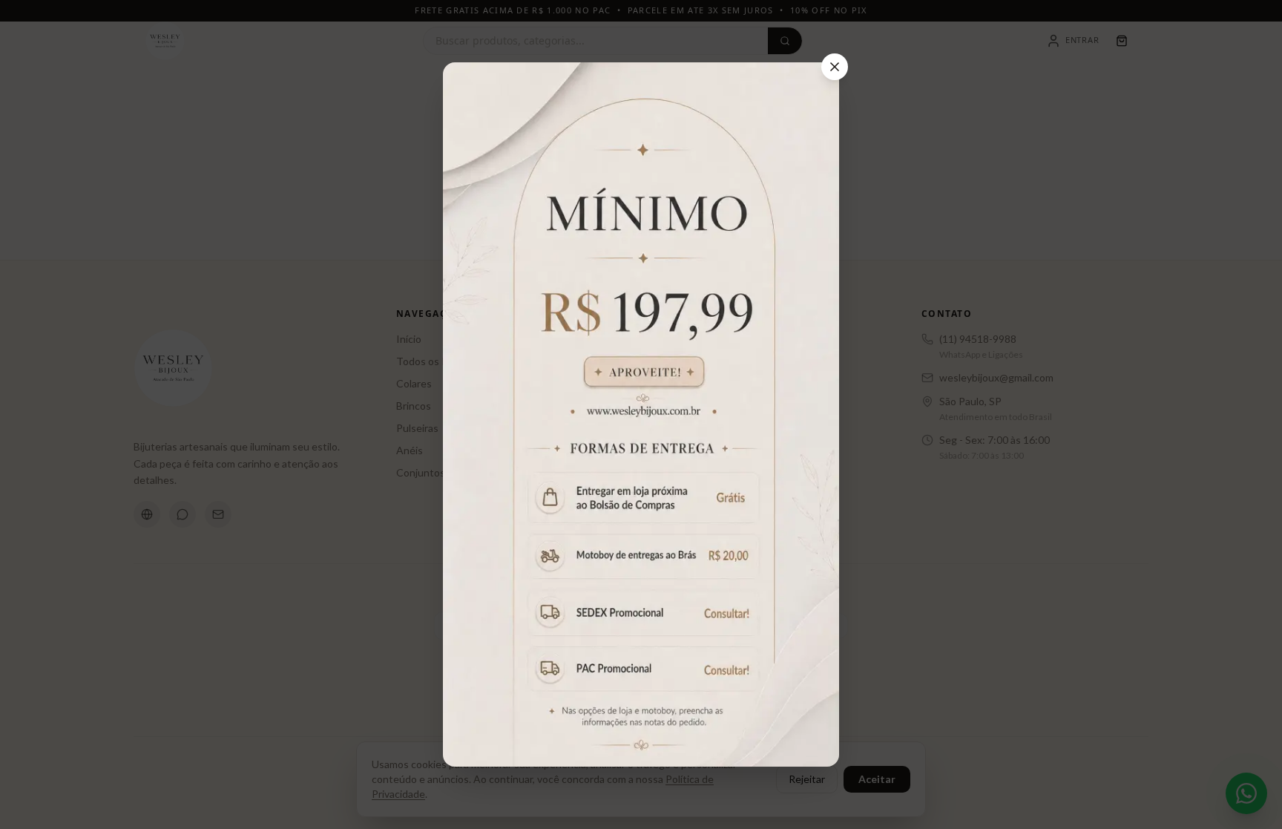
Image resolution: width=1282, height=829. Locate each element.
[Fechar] (834, 66)
